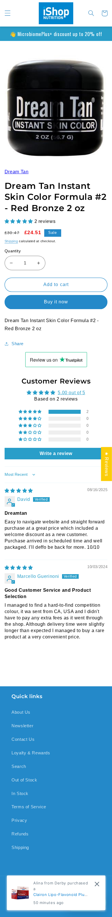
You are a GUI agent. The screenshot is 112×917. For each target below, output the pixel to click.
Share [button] (17, 343)
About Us (20, 712)
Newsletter (22, 726)
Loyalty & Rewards (30, 753)
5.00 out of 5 (71, 392)
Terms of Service (28, 807)
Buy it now (56, 301)
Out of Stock (24, 780)
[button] (7, 13)
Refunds (19, 834)
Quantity (13, 250)
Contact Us (22, 739)
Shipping (11, 240)
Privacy (19, 820)
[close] (97, 884)
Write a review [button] (56, 452)
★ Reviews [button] (106, 464)
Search (18, 766)
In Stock (19, 793)
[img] (19, 489)
